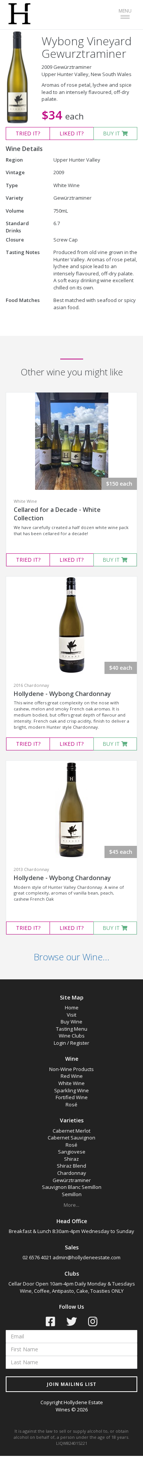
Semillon (72, 1194)
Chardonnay (71, 1173)
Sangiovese (71, 1151)
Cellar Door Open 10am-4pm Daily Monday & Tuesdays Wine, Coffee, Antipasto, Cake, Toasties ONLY (71, 1287)
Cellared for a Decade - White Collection (57, 514)
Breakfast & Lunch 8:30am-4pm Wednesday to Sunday (71, 1231)
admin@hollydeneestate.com (87, 1257)
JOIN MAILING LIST (71, 1384)
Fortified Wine (72, 1097)
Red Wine (72, 1076)
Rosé (71, 1104)
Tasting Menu (71, 1028)
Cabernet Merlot (71, 1130)
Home (72, 1007)
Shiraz (71, 1158)
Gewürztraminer (72, 1180)
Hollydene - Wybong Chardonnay (62, 694)
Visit (71, 1014)
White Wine (71, 1083)
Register (79, 1042)
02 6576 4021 (36, 1257)
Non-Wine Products (71, 1069)
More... (71, 1204)
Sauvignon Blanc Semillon (71, 1187)
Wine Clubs (72, 1035)
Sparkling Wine (71, 1090)
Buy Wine (71, 1021)
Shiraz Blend (71, 1165)
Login (60, 1042)
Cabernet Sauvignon (71, 1137)
